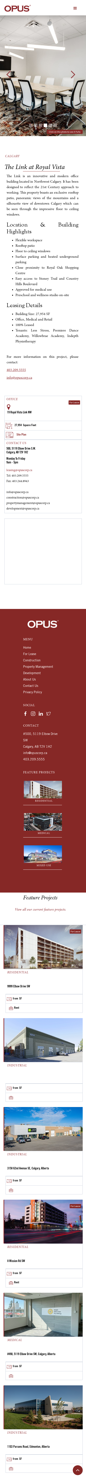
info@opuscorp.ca (19, 378)
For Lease (29, 654)
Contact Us (30, 686)
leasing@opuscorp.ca (19, 470)
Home (27, 648)
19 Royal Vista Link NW (19, 412)
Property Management (38, 667)
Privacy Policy (32, 692)
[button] (75, 8)
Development (32, 673)
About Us (29, 679)
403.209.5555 (16, 370)
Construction (32, 660)
